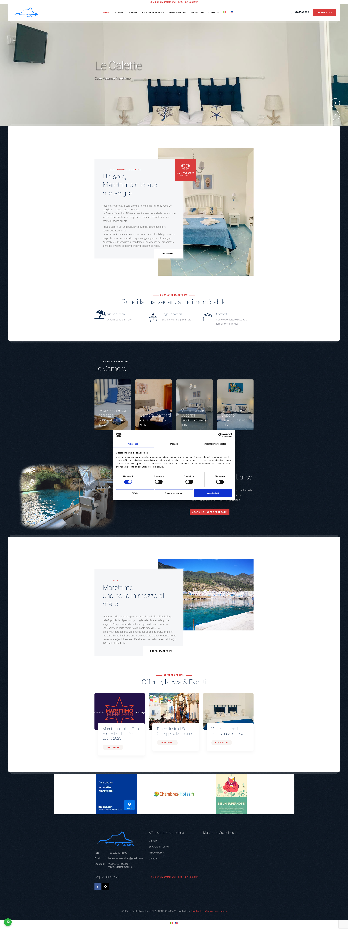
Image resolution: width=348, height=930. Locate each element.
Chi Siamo (119, 12)
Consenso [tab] (133, 444)
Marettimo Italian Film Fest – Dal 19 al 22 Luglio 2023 (121, 734)
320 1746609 (301, 12)
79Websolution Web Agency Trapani (209, 911)
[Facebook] (97, 886)
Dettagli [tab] (174, 444)
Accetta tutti (213, 493)
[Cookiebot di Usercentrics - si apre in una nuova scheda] (220, 435)
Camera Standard (155, 415)
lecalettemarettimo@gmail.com (125, 858)
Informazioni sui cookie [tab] (214, 444)
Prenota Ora (324, 12)
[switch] (159, 482)
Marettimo (197, 12)
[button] (335, 115)
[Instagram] (105, 886)
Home (106, 12)
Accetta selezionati (174, 493)
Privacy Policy (156, 852)
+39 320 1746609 (117, 852)
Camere (133, 12)
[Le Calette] (25, 12)
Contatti (214, 12)
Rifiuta (135, 493)
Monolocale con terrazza (113, 413)
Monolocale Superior (232, 413)
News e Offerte (178, 12)
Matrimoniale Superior (192, 413)
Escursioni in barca (153, 12)
